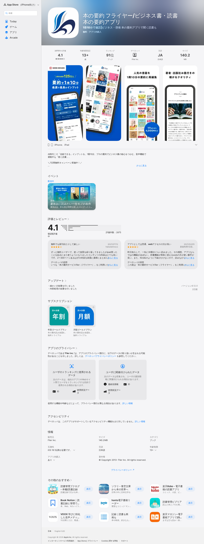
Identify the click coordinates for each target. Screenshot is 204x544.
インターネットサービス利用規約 (61, 541)
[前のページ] (44, 103)
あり (50, 460)
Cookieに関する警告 (109, 541)
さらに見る (141, 165)
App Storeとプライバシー (87, 541)
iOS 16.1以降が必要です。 (60, 450)
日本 (49, 531)
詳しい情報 (127, 403)
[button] (20, 21)
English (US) (60, 531)
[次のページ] (201, 103)
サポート (124, 541)
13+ (151, 450)
